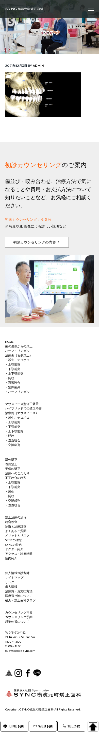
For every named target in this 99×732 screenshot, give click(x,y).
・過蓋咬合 (12, 382)
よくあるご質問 (15, 531)
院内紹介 (11, 558)
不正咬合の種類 (15, 478)
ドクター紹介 (14, 549)
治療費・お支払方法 (18, 591)
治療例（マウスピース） (22, 413)
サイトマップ (14, 577)
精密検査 (11, 522)
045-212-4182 (17, 632)
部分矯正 (11, 459)
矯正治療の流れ (15, 517)
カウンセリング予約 (18, 617)
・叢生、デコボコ (17, 360)
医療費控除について (18, 596)
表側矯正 (11, 464)
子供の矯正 (12, 469)
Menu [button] (85, 8)
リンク (9, 582)
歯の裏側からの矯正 (18, 346)
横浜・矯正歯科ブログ (20, 600)
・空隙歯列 (12, 387)
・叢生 (9, 491)
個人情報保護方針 (17, 573)
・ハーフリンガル (17, 392)
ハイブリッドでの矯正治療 (23, 408)
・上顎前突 (12, 364)
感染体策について (17, 621)
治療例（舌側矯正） (18, 355)
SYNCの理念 (13, 540)
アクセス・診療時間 (18, 554)
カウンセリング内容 (18, 612)
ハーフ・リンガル (17, 351)
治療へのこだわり (17, 473)
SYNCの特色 (13, 544)
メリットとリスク (17, 535)
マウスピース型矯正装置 (22, 404)
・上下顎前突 (14, 373)
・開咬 (9, 378)
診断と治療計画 (15, 526)
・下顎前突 (12, 369)
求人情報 (11, 586)
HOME (9, 341)
